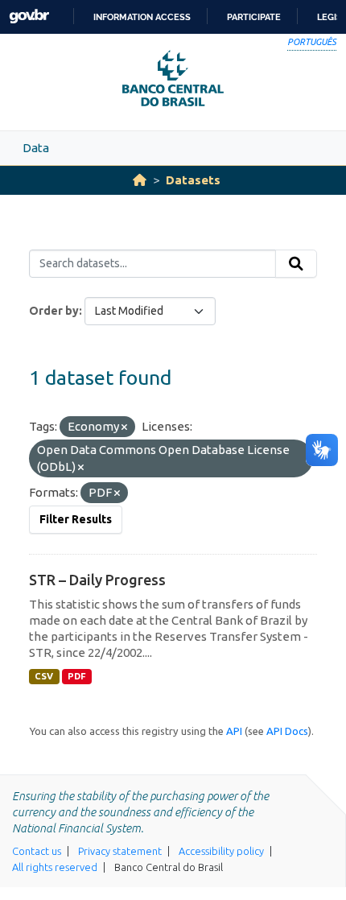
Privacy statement (120, 851)
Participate (254, 17)
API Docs (287, 731)
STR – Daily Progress (97, 580)
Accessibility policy (221, 851)
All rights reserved (54, 867)
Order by (54, 310)
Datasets (193, 180)
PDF (77, 676)
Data (36, 148)
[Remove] (124, 427)
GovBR (29, 16)
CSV (44, 676)
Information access (142, 17)
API (234, 731)
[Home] (139, 180)
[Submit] (296, 264)
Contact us (36, 851)
